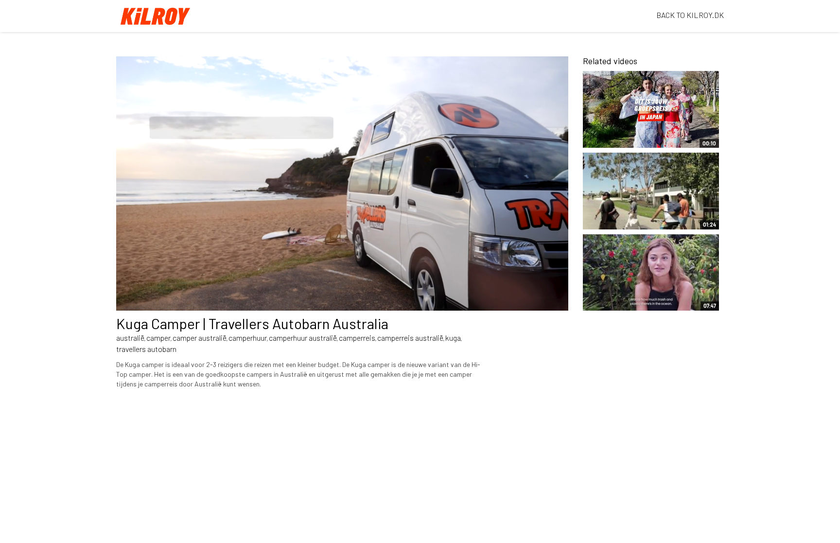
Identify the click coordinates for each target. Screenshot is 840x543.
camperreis (357, 337)
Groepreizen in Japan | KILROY (627, 135)
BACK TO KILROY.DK (690, 14)
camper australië (200, 337)
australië (130, 337)
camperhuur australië (303, 337)
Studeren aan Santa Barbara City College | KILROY (624, 212)
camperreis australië (410, 337)
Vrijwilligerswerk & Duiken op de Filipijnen (633, 298)
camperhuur (247, 337)
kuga (453, 337)
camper (158, 337)
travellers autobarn (146, 348)
